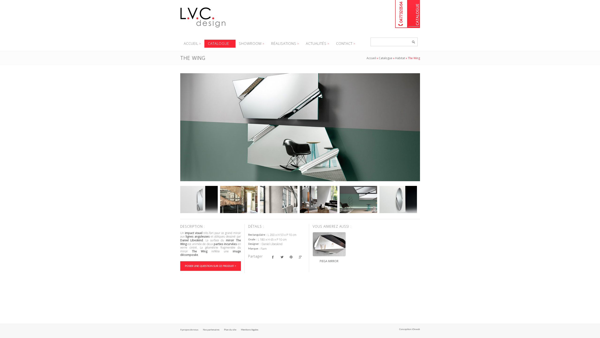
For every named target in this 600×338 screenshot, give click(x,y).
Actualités (316, 43)
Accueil (191, 43)
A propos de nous (189, 330)
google (300, 256)
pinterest (291, 256)
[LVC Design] (203, 28)
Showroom (250, 43)
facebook (272, 256)
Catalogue (414, 14)
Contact (344, 43)
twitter (282, 256)
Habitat (400, 58)
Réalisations (283, 43)
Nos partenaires (211, 330)
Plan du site (230, 330)
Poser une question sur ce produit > (210, 266)
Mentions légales (249, 330)
